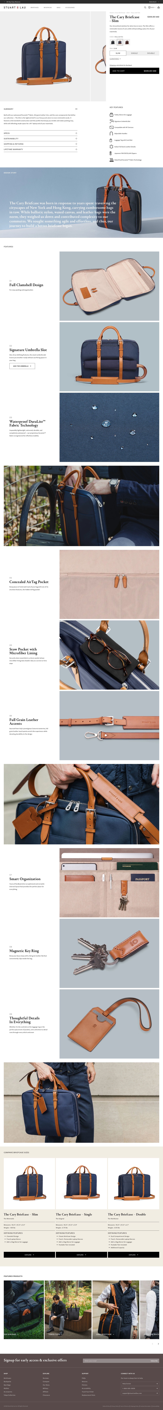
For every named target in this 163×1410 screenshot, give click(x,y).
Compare (46, 1381)
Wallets (6, 1388)
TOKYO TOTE (52, 1334)
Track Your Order (88, 1391)
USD (152, 7)
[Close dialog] (158, 1384)
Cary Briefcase (102, 1334)
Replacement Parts (88, 1395)
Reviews (46, 1378)
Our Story (46, 1385)
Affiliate (45, 1391)
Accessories (8, 1391)
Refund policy (106, 1406)
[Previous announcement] (4, 2)
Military (45, 1388)
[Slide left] (152, 1343)
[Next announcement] (158, 2)
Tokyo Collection (9, 1395)
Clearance (46, 1395)
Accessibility (86, 1388)
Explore (28, 1255)
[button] (34, 7)
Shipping (113, 65)
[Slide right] (158, 1343)
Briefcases (7, 1378)
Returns (84, 1381)
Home (112, 13)
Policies (84, 1385)
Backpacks (7, 1381)
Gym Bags (7, 1385)
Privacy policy (115, 1406)
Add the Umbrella (20, 366)
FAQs (84, 1378)
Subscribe (154, 1361)
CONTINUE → (140, 1404)
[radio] (113, 42)
